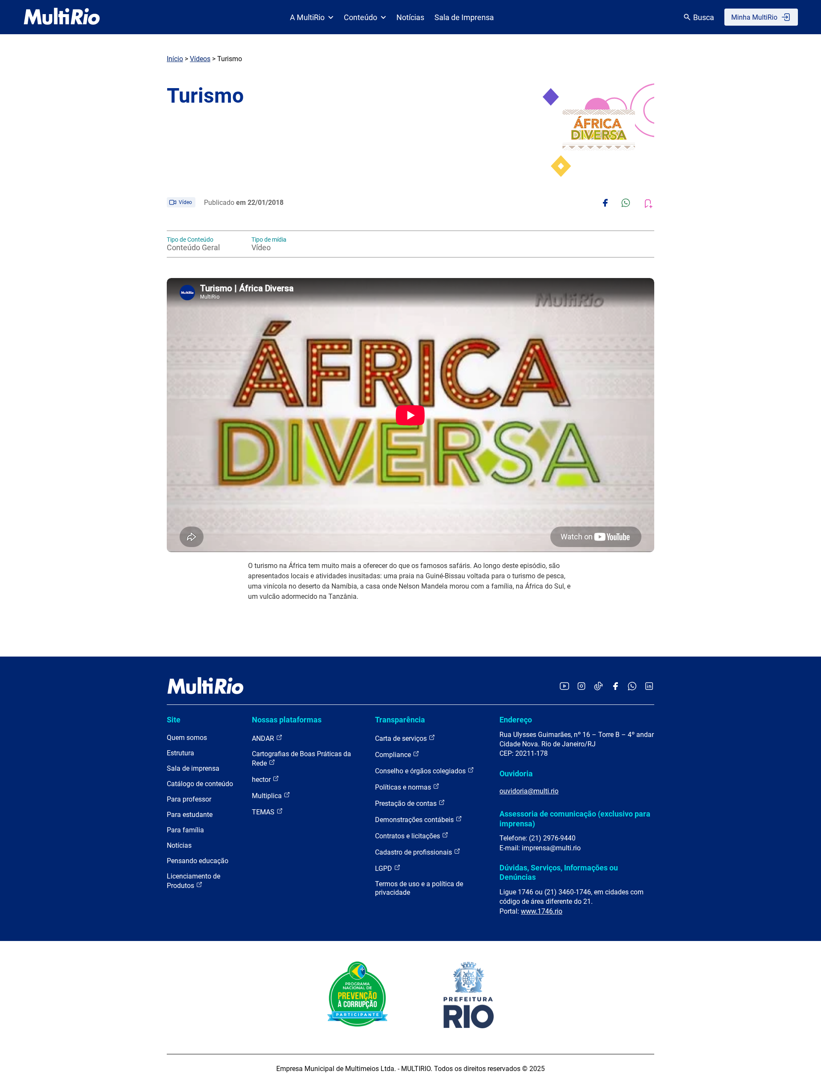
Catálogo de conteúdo (200, 784)
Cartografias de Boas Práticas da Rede (301, 758)
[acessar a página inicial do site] (61, 17)
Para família (185, 830)
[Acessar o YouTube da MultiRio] (564, 687)
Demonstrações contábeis (415, 820)
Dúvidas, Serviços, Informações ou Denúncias (558, 872)
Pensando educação (197, 861)
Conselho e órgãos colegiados (421, 771)
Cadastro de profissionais (414, 852)
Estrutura (180, 753)
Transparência (400, 719)
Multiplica (268, 796)
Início (175, 59)
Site (173, 719)
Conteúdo (360, 17)
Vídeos (200, 59)
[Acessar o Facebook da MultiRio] (615, 687)
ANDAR (264, 738)
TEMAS (264, 812)
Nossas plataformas (287, 719)
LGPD (384, 868)
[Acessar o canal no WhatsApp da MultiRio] (632, 687)
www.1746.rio (541, 911)
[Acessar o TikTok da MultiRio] (598, 687)
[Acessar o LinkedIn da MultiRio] (649, 687)
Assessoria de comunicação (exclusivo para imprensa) (574, 818)
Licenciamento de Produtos (193, 881)
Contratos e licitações (408, 836)
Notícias (410, 17)
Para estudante (190, 815)
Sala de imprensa (193, 768)
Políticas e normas (404, 787)
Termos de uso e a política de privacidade (419, 888)
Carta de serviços (401, 738)
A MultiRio (307, 17)
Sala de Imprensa (464, 17)
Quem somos (187, 738)
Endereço (515, 719)
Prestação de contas (406, 803)
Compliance (394, 755)
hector (262, 779)
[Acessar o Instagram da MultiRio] (581, 687)
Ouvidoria (516, 773)
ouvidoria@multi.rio (528, 791)
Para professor (189, 799)
